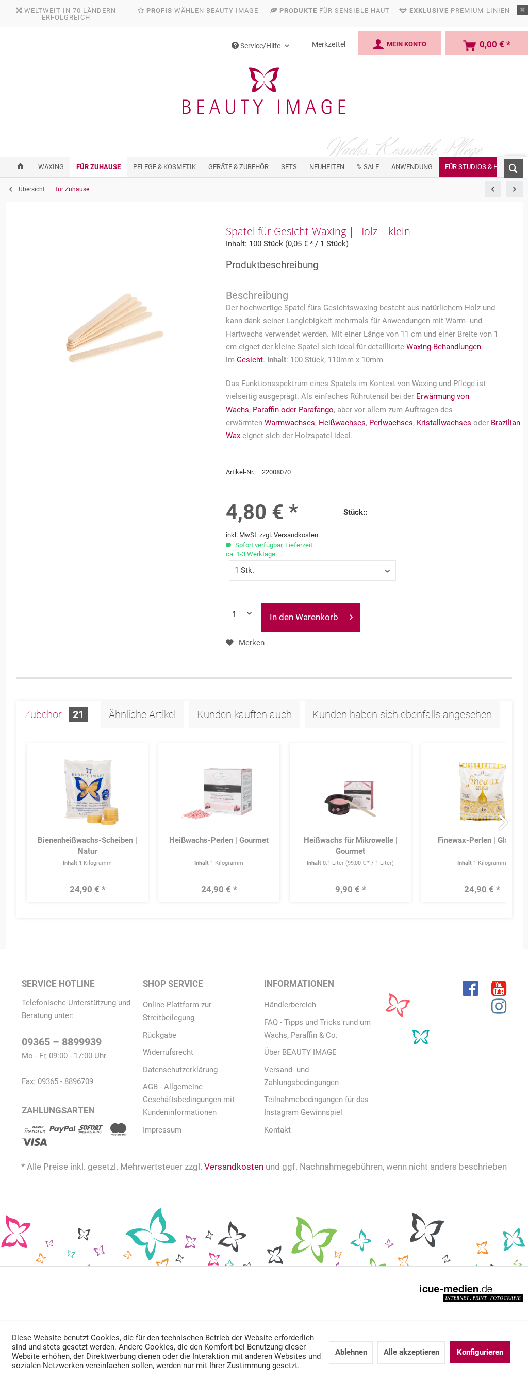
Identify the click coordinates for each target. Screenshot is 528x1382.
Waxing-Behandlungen (443, 347)
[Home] (20, 167)
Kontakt (277, 1130)
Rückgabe (159, 1035)
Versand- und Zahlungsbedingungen (301, 1076)
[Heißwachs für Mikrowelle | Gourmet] (350, 791)
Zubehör (54, 714)
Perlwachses (391, 422)
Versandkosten (233, 1166)
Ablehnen (351, 1352)
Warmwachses (290, 422)
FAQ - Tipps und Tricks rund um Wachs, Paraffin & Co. (317, 1029)
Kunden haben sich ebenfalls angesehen (402, 714)
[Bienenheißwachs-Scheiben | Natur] (87, 791)
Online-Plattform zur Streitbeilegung (177, 1011)
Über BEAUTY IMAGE (300, 1052)
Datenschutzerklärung (180, 1069)
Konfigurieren (480, 1352)
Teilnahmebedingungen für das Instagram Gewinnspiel (316, 1106)
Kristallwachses (444, 422)
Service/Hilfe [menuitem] (260, 46)
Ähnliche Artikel (142, 714)
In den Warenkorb (304, 617)
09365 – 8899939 (62, 1042)
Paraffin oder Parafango (293, 409)
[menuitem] (510, 166)
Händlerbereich (290, 1004)
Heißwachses (342, 422)
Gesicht (250, 359)
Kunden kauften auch (244, 714)
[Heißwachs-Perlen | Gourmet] (219, 791)
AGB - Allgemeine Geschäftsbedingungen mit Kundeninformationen (189, 1099)
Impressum (162, 1130)
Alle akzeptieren (411, 1352)
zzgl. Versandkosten (288, 535)
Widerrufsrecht (168, 1052)
